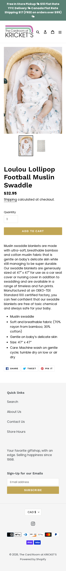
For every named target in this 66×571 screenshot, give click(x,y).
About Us (14, 411)
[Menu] (60, 32)
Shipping (10, 199)
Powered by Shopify (33, 559)
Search (12, 402)
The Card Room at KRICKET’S (38, 554)
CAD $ (32, 512)
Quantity (10, 212)
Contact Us (16, 421)
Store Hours (16, 431)
